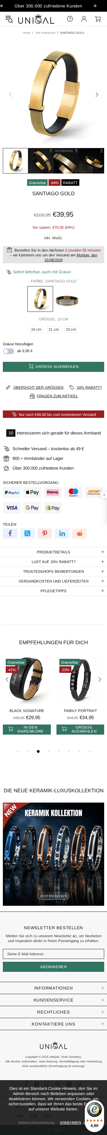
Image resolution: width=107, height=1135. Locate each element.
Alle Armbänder (46, 32)
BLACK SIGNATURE (26, 711)
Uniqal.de (36, 19)
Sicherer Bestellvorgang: (31, 482)
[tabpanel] (27, 702)
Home (27, 32)
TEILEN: (10, 524)
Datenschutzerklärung (36, 1122)
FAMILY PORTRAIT (80, 711)
